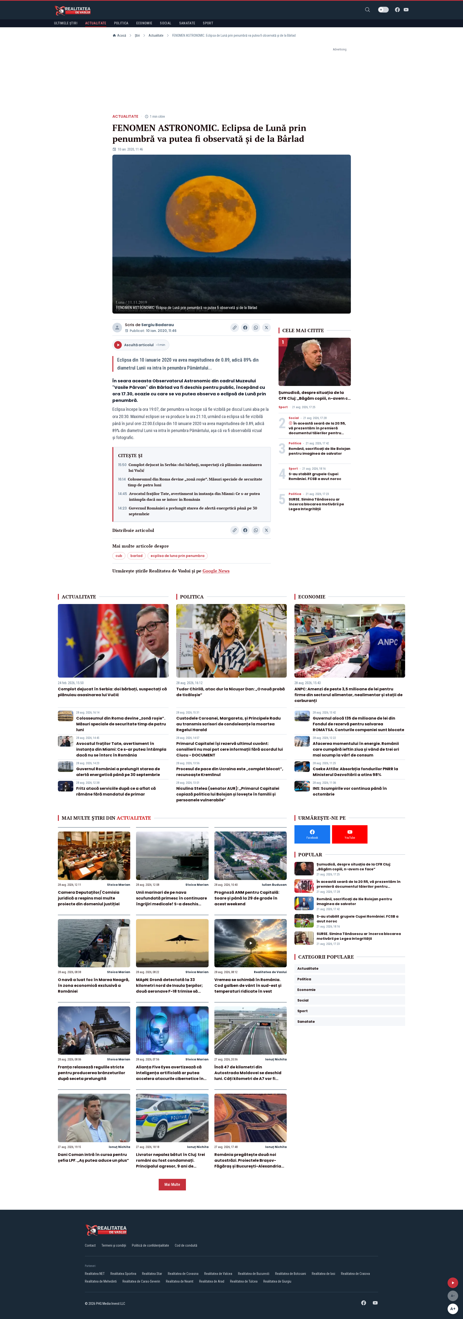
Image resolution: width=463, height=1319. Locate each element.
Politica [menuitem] (121, 23)
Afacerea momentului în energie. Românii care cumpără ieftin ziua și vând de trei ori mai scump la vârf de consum (356, 749)
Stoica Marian (118, 885)
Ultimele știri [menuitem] (65, 23)
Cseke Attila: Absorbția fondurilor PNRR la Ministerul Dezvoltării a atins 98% (355, 771)
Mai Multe (172, 1184)
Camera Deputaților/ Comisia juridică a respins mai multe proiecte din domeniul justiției (89, 898)
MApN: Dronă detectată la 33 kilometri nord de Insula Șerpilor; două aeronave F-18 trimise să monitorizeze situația (169, 988)
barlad (136, 555)
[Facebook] (397, 10)
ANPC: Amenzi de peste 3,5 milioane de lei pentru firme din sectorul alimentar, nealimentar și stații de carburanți (348, 694)
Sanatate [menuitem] (187, 23)
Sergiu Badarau (157, 325)
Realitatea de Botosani (290, 1274)
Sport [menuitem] (208, 23)
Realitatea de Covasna (183, 1274)
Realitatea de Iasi (323, 1274)
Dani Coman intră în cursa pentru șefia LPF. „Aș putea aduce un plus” (93, 1157)
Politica (295, 443)
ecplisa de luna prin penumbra (177, 555)
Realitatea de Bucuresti (253, 1274)
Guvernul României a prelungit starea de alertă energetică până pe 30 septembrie (193, 510)
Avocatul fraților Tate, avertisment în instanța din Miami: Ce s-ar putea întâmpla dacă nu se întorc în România (194, 496)
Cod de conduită (186, 1245)
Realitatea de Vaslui (270, 972)
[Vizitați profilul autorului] (117, 327)
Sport (283, 407)
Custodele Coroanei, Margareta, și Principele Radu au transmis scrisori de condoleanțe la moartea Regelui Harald (228, 724)
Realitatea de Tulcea (244, 1281)
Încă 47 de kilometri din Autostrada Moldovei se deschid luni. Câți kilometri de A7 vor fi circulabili (247, 1075)
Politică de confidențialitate (150, 1245)
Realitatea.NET (95, 1274)
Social (294, 418)
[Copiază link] (234, 327)
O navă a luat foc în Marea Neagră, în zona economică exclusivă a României (93, 985)
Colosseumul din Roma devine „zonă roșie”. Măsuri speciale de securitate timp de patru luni (195, 482)
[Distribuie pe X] (266, 327)
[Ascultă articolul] (453, 1283)
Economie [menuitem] (144, 23)
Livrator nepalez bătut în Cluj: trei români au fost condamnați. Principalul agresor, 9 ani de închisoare (170, 1163)
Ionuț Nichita (276, 1059)
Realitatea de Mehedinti (101, 1281)
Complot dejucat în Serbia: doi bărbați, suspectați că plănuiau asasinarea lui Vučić (195, 467)
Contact (90, 1245)
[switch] (383, 10)
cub (119, 555)
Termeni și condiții (114, 1245)
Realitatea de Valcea (218, 1274)
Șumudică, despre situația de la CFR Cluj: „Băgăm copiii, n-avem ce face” (314, 398)
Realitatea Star (152, 1274)
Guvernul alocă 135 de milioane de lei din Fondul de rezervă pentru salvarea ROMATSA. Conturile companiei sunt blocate (358, 724)
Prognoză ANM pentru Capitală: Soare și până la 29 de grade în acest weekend (246, 898)
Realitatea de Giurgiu (277, 1281)
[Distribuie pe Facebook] (245, 327)
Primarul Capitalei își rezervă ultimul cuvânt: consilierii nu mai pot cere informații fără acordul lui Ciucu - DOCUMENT (229, 749)
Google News (216, 571)
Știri (137, 35)
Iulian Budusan (274, 885)
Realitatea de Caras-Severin (141, 1281)
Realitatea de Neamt (179, 1281)
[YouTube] (406, 10)
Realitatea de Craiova (355, 1274)
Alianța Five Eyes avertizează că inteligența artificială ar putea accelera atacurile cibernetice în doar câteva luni (170, 1075)
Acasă (121, 35)
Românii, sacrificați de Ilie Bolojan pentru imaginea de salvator (319, 451)
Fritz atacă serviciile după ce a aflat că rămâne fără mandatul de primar (116, 791)
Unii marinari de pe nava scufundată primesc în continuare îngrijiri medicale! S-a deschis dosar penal (171, 901)
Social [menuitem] (165, 23)
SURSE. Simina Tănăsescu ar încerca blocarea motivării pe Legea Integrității (316, 504)
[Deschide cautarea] (367, 9)
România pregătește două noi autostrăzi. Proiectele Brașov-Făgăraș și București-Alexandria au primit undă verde (247, 1163)
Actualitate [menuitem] (95, 23)
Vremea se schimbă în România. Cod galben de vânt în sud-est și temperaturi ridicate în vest (247, 985)
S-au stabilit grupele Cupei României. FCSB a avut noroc (315, 476)
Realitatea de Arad (211, 1281)
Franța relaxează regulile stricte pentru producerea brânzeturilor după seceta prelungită (91, 1072)
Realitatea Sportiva (123, 1274)
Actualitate (156, 35)
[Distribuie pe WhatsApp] (256, 327)
